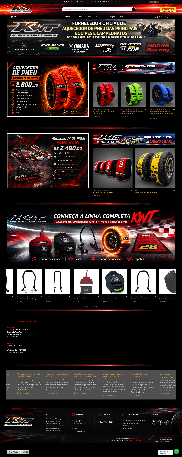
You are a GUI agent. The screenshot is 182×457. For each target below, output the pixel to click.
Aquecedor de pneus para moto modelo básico (103, 112)
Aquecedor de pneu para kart (103, 192)
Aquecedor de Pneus (99, 109)
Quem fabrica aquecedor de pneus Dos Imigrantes (161, 375)
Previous (12, 89)
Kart (107, 190)
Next (83, 89)
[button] (85, 306)
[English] (150, 2)
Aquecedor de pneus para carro (146, 192)
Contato (120, 17)
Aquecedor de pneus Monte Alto (134, 374)
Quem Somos (70, 17)
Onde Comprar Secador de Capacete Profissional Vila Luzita (75, 376)
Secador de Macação (53, 296)
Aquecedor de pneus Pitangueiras (102, 375)
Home (61, 17)
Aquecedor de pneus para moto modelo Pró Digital (132, 112)
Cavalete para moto (24, 296)
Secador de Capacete (81, 296)
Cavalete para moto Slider (112, 299)
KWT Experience (95, 17)
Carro (137, 190)
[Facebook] (8, 17)
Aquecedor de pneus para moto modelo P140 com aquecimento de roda (161, 114)
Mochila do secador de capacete (143, 299)
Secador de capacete (82, 299)
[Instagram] (12, 17)
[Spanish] (158, 2)
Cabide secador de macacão (56, 299)
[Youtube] (15, 17)
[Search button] (134, 9)
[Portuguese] (155, 2)
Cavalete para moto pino (26, 299)
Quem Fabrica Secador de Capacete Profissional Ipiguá (48, 375)
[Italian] (153, 2)
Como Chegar (109, 17)
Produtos (81, 17)
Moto (107, 109)
